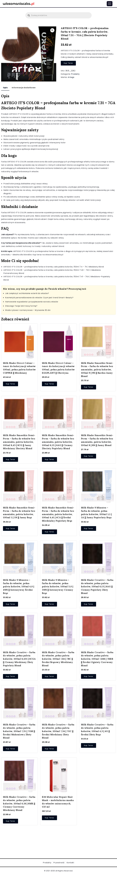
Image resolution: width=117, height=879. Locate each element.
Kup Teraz (68, 63)
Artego (71, 77)
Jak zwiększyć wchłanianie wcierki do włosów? (27, 293)
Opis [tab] (5, 87)
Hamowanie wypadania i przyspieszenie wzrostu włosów (31, 301)
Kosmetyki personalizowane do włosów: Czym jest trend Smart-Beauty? (39, 297)
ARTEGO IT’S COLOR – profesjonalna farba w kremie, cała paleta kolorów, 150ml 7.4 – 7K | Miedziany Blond (53, 266)
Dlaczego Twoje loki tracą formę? (21, 306)
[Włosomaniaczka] (18, 3)
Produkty (75, 74)
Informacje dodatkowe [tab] (24, 87)
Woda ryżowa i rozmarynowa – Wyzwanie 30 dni (27, 310)
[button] (52, 30)
